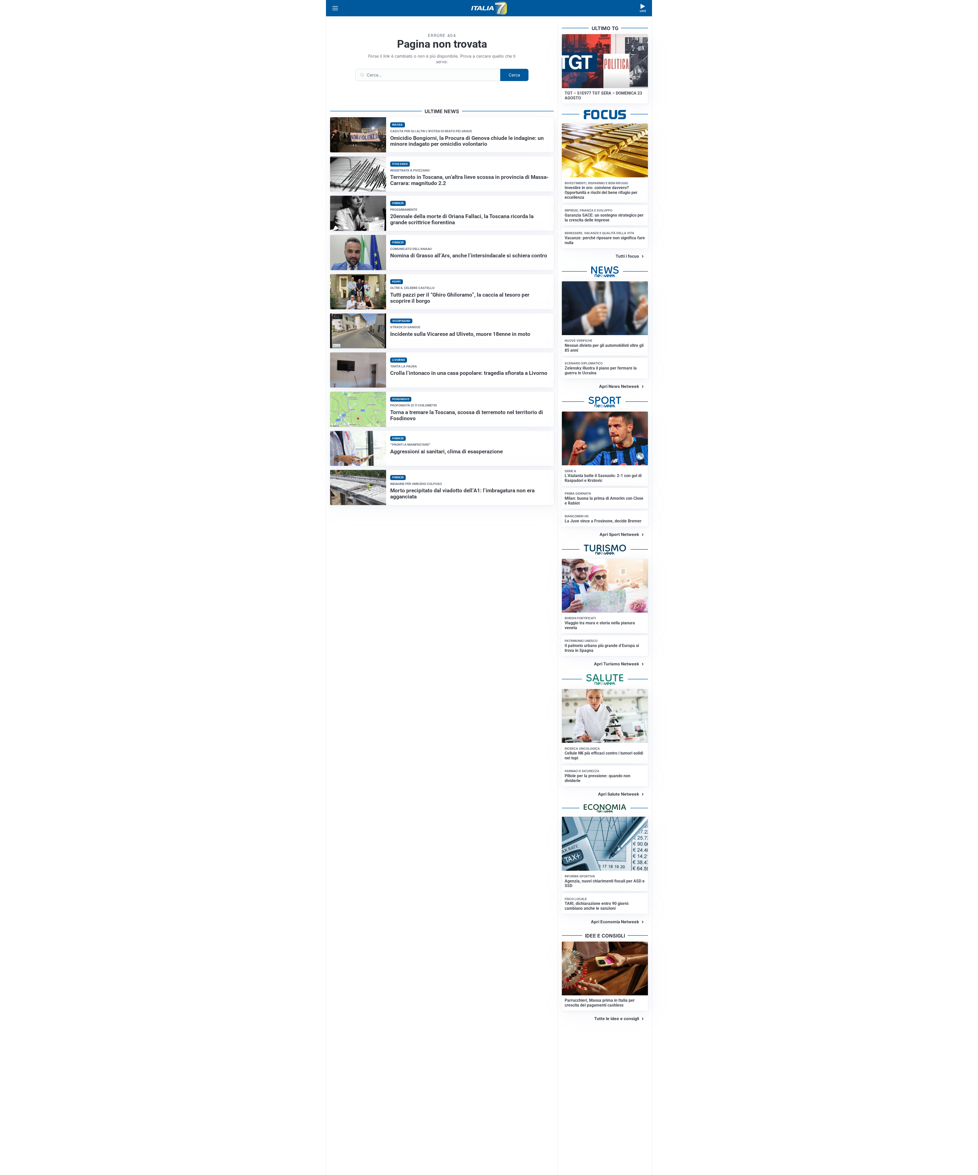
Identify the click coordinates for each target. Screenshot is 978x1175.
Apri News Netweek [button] (619, 386)
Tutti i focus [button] (627, 256)
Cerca (514, 74)
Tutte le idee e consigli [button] (616, 1018)
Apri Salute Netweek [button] (618, 794)
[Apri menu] (335, 8)
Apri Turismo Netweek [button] (616, 663)
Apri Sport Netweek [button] (619, 534)
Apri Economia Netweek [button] (615, 921)
